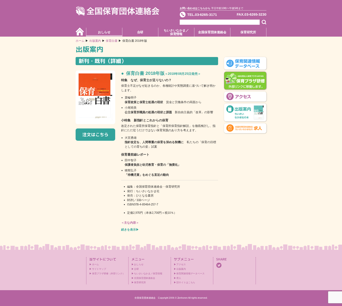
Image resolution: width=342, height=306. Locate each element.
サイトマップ (99, 269)
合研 (140, 32)
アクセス (181, 264)
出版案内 (181, 269)
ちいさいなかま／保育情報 (176, 32)
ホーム (80, 40)
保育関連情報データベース (190, 273)
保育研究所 (248, 32)
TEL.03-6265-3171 (202, 15)
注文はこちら (95, 134)
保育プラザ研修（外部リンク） (108, 273)
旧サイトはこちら (185, 282)
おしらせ (104, 32)
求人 (178, 278)
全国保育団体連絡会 (212, 32)
